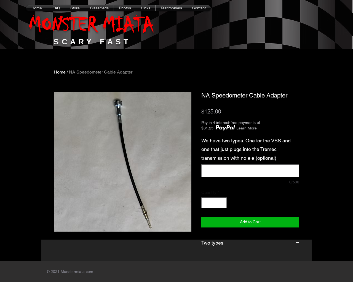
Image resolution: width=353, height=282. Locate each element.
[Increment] (222, 203)
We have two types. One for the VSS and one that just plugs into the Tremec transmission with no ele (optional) (246, 149)
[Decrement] (206, 203)
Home (60, 72)
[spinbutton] (214, 203)
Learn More (246, 128)
